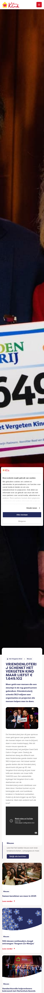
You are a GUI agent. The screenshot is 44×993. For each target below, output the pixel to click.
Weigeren (22, 521)
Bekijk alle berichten (17, 856)
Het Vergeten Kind (15, 659)
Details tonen (32, 508)
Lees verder (8, 901)
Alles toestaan (22, 515)
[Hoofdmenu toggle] (39, 4)
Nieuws (29, 659)
